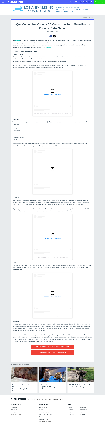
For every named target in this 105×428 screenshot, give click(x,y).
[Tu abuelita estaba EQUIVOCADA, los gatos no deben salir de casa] (52, 374)
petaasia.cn (82, 414)
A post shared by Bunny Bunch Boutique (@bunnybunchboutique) (52, 113)
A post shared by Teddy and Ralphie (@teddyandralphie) (52, 257)
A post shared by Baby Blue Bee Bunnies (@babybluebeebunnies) (52, 316)
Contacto (41, 409)
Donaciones (99, 2)
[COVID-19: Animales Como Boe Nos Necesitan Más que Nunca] (81, 374)
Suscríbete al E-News (16, 412)
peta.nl (81, 412)
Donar (40, 417)
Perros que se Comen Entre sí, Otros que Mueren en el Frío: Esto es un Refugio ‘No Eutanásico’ (23, 388)
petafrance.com (83, 409)
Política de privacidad (44, 419)
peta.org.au (70, 417)
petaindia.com (83, 407)
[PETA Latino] (15, 1)
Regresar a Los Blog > (88, 17)
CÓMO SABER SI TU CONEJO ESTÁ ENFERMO (52, 352)
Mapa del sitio (14, 409)
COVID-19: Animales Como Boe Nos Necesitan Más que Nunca (80, 386)
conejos (17, 41)
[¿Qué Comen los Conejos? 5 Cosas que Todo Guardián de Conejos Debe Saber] (50, 36)
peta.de (69, 412)
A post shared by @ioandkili (52, 192)
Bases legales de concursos (45, 412)
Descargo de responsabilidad (46, 414)
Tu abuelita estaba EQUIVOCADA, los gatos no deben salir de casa (50, 387)
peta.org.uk (70, 409)
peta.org (70, 407)
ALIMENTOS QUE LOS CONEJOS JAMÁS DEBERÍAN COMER (52, 347)
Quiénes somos (43, 407)
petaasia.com (71, 414)
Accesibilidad (14, 407)
